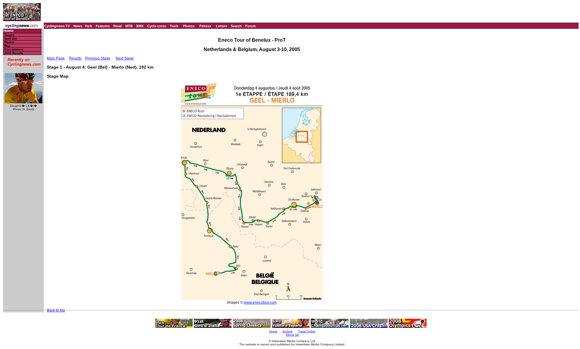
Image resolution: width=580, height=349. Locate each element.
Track (174, 26)
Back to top (56, 310)
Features (103, 26)
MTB (129, 26)
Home (8, 31)
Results (75, 58)
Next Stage (125, 58)
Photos (189, 26)
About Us (292, 334)
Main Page (56, 58)
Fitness (205, 26)
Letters (221, 26)
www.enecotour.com (260, 302)
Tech (88, 26)
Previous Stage (97, 58)
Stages (9, 35)
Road (117, 26)
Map (7, 45)
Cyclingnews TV (57, 26)
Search (236, 26)
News (77, 26)
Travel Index (306, 331)
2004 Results (14, 53)
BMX (139, 26)
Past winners (14, 49)
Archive (287, 331)
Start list (10, 38)
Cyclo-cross (156, 26)
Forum (250, 26)
